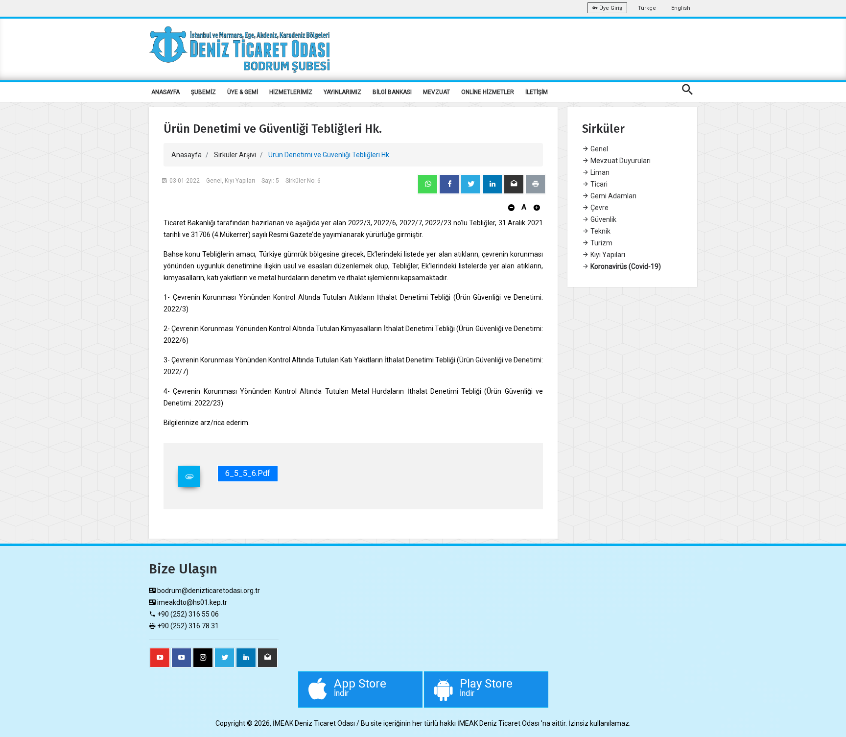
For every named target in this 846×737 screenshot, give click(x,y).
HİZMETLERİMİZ (290, 92)
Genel (598, 149)
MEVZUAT (436, 92)
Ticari (598, 184)
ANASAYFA (165, 92)
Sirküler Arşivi (235, 155)
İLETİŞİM (536, 92)
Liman (599, 172)
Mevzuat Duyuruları (620, 161)
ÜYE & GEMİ (242, 92)
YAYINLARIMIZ (342, 92)
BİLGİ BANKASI (392, 92)
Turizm (600, 243)
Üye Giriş (610, 8)
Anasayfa (186, 155)
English (680, 8)
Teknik (600, 231)
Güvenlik (602, 219)
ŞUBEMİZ (203, 92)
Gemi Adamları (612, 196)
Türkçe (647, 8)
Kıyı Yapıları (607, 255)
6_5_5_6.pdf (247, 473)
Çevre (599, 208)
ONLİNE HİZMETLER (487, 92)
